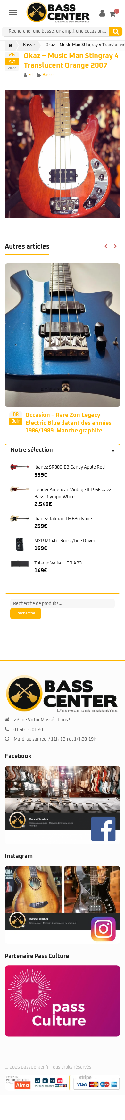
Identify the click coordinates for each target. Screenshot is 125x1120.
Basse (48, 75)
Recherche (25, 613)
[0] (112, 14)
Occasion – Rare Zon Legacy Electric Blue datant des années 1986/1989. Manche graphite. (68, 423)
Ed (30, 75)
